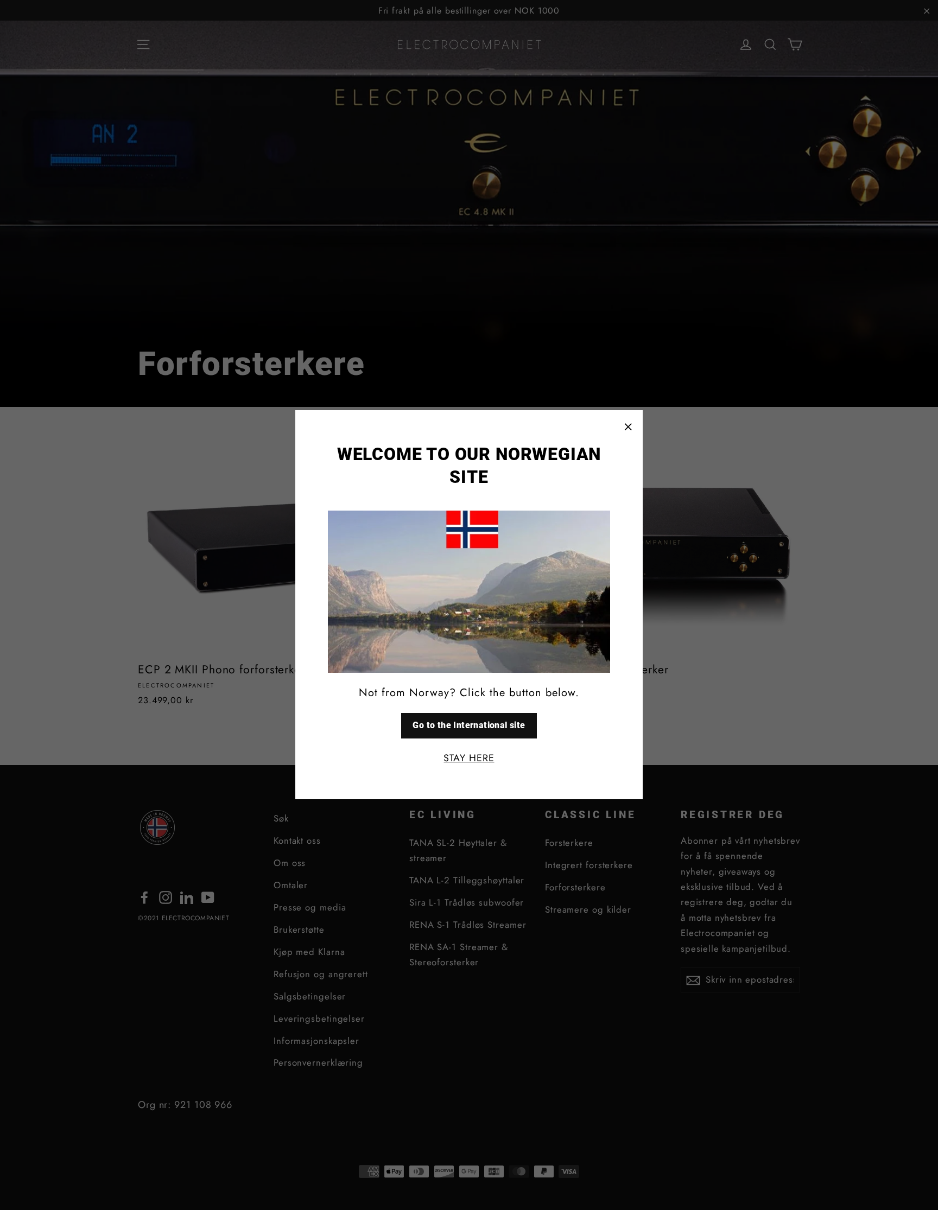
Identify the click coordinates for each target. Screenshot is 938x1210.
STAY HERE (468, 758)
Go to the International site (469, 725)
